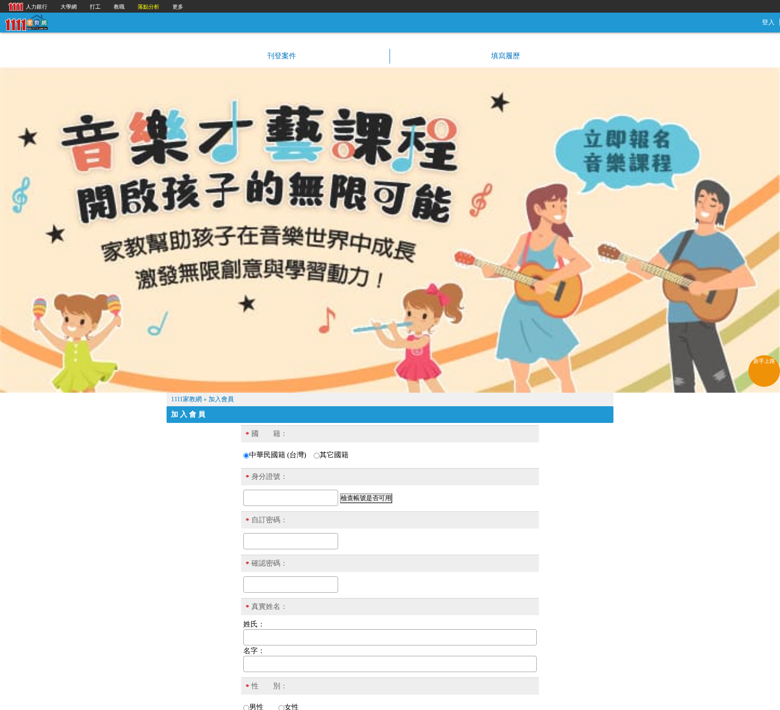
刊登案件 (280, 56)
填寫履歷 (504, 56)
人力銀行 (25, 6)
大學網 (68, 7)
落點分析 (148, 7)
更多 (177, 7)
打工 (95, 7)
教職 (119, 7)
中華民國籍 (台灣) (277, 455)
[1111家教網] (26, 22)
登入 (768, 22)
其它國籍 (334, 455)
